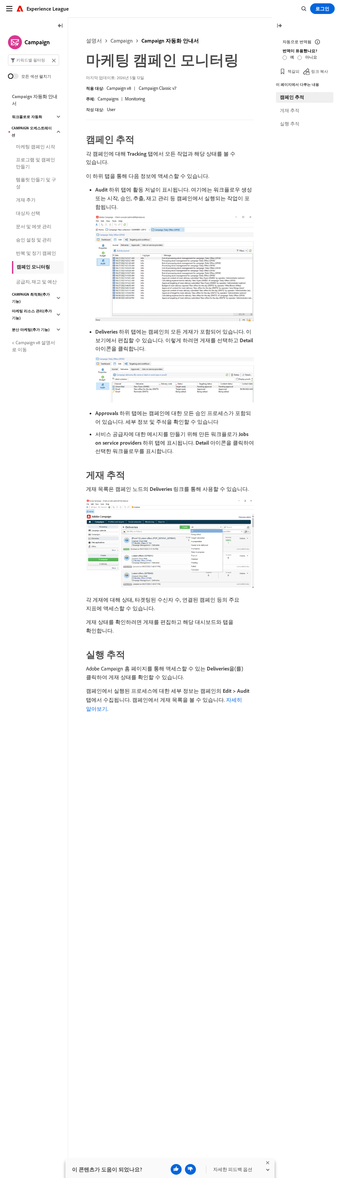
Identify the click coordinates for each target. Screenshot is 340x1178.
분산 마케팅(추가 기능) (30, 329)
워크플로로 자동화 (27, 116)
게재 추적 (289, 110)
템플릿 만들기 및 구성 (36, 183)
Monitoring (135, 99)
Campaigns (108, 99)
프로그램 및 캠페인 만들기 (35, 163)
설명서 (94, 40)
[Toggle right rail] (279, 26)
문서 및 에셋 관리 (33, 226)
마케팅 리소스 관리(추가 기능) (32, 314)
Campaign (122, 40)
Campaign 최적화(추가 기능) (31, 298)
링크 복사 (319, 71)
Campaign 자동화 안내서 (170, 40)
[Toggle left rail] (60, 26)
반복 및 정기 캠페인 (36, 253)
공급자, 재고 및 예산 (36, 282)
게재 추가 (26, 200)
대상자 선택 (28, 213)
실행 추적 (289, 124)
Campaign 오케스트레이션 (32, 131)
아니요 (311, 57)
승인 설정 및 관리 (33, 240)
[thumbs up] (176, 1169)
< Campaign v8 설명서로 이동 (33, 346)
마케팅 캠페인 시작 (35, 147)
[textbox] (33, 60)
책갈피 (293, 71)
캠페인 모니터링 (33, 267)
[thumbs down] (190, 1169)
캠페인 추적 (292, 97)
